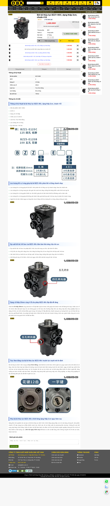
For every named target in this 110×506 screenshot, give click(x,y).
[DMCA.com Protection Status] (21, 470)
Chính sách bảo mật (56, 460)
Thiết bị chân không (51, 8)
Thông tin (44, 69)
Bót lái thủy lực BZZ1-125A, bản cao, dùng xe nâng (94, 41)
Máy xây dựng (24, 8)
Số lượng (39, 37)
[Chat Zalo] (106, 486)
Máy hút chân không (43, 8)
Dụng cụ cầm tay (30, 8)
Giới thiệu (96, 455)
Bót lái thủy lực (26, 12)
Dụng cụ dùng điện (58, 8)
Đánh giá (68, 69)
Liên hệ (96, 457)
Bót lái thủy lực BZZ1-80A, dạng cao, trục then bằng (94, 24)
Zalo (79, 462)
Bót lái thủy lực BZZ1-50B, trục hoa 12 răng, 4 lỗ (94, 90)
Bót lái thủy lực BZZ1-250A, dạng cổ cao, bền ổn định (94, 66)
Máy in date (63, 8)
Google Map (81, 460)
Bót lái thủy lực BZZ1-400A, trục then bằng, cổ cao (94, 81)
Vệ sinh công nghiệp (70, 8)
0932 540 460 (71, 34)
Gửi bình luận (14, 446)
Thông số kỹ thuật (19, 69)
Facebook (81, 455)
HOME (10, 12)
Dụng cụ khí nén (36, 8)
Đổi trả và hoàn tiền (56, 462)
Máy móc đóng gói (85, 8)
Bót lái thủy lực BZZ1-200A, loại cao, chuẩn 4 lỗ (94, 57)
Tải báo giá (76, 22)
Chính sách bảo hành (56, 457)
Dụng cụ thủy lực (11, 8)
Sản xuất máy (91, 8)
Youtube (80, 457)
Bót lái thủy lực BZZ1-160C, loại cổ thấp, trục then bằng (37, 60)
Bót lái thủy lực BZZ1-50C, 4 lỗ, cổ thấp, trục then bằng (37, 45)
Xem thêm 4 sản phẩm (44, 64)
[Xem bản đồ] (106, 491)
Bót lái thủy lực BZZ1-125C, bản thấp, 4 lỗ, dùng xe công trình (37, 56)
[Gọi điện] (106, 481)
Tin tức (96, 460)
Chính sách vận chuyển (57, 455)
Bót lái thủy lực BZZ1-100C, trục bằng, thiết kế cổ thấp (37, 52)
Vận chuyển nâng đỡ (78, 8)
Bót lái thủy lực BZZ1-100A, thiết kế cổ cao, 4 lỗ (94, 32)
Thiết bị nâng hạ (17, 8)
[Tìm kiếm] (41, 3)
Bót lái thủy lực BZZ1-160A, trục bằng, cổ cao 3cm (94, 49)
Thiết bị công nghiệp (98, 8)
